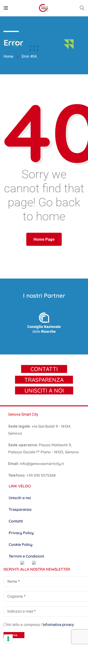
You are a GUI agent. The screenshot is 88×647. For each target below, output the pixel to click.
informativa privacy (58, 624)
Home (8, 56)
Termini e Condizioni (26, 556)
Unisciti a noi (20, 497)
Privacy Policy (21, 532)
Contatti (16, 521)
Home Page (44, 239)
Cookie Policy (20, 544)
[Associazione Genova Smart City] (44, 8)
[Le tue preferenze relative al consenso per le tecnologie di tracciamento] (8, 638)
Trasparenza (20, 509)
